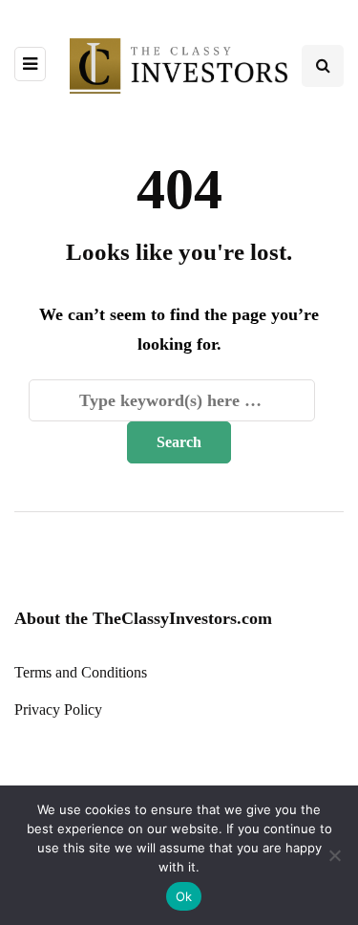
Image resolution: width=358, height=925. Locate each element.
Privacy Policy (58, 709)
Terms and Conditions (80, 672)
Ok (184, 896)
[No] (334, 855)
